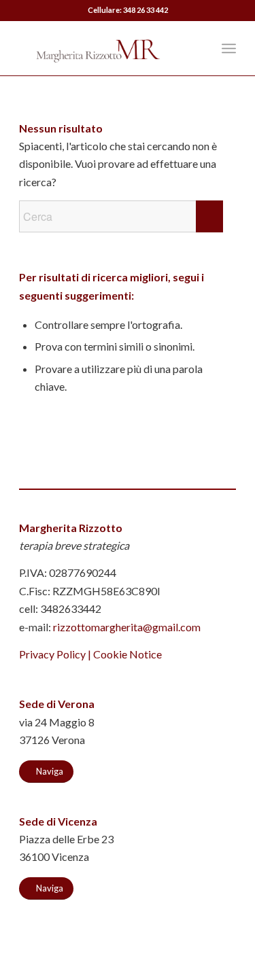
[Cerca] (199, 48)
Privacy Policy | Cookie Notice (90, 654)
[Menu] (229, 48)
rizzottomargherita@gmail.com (127, 626)
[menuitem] (199, 48)
